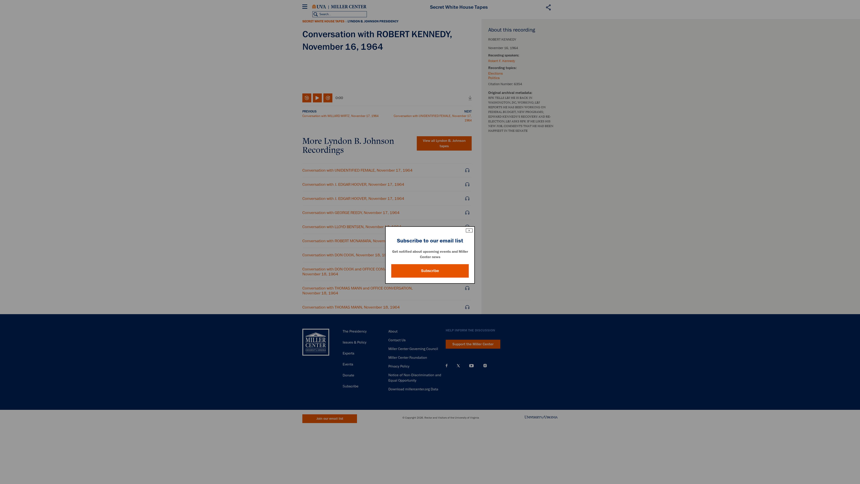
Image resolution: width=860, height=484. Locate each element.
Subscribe (430, 270)
